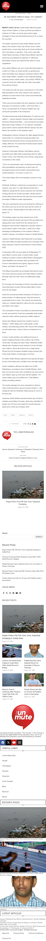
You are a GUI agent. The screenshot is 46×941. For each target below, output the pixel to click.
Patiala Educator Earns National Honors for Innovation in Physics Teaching (32, 664)
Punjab (4, 761)
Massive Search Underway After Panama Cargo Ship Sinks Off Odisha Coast (11, 692)
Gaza (5, 415)
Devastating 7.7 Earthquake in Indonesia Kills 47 (17, 928)
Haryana (5, 771)
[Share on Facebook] (28, 424)
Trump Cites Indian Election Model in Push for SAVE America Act (22, 926)
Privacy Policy (19, 933)
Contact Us (6, 938)
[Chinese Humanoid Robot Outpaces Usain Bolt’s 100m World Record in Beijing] (12, 651)
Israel (13, 415)
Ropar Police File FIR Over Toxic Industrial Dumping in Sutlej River (21, 636)
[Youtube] (14, 742)
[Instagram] (19, 742)
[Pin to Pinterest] (32, 424)
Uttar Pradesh (7, 781)
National (5, 792)
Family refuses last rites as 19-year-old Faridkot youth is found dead (33, 691)
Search (4, 533)
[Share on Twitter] (30, 424)
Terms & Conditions (35, 933)
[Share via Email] (35, 424)
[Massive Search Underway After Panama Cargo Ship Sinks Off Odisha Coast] (12, 679)
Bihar (4, 786)
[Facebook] (3, 742)
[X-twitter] (8, 742)
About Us (5, 933)
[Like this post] (25, 424)
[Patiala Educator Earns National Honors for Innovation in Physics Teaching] (34, 651)
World (30, 415)
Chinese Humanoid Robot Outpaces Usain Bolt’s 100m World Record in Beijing (11, 664)
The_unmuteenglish (17, 19)
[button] (41, 6)
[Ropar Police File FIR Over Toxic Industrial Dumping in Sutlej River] (23, 485)
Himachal (5, 776)
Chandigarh (6, 766)
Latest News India (9, 755)
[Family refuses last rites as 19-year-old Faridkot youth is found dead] (34, 679)
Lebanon (22, 415)
